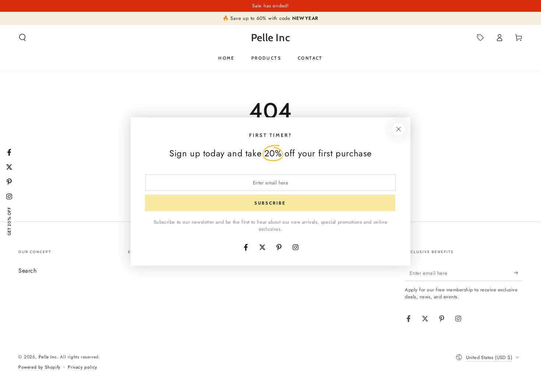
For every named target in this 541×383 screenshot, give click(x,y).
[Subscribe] (518, 273)
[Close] (398, 129)
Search (27, 270)
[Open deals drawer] (480, 37)
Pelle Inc (48, 357)
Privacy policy (82, 367)
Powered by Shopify (39, 367)
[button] (22, 37)
